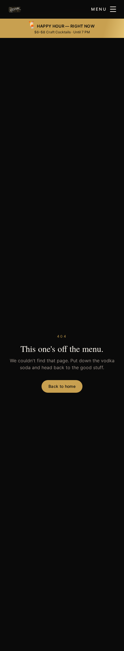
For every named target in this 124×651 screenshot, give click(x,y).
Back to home (62, 386)
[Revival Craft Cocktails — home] (14, 9)
